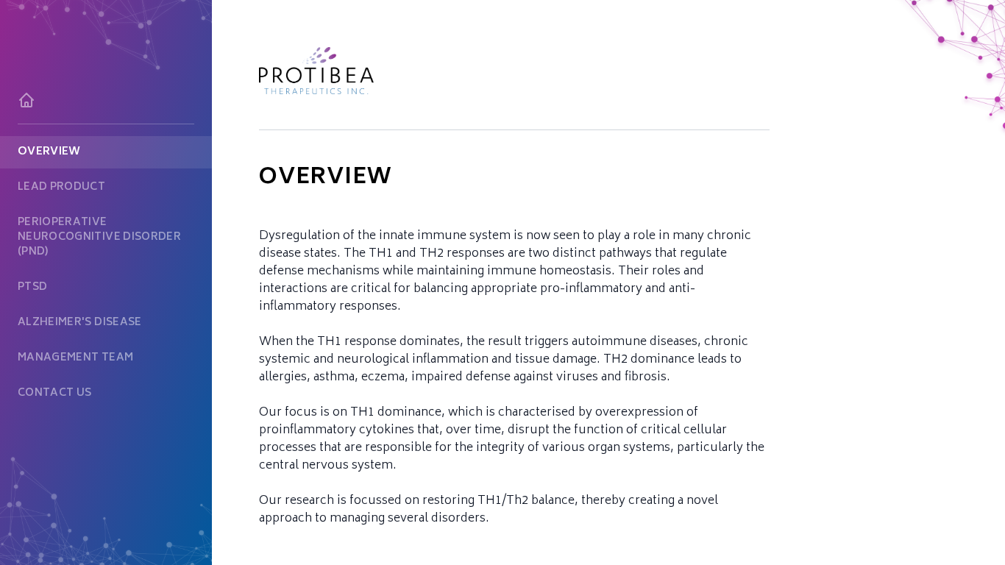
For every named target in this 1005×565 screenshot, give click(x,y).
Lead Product (61, 187)
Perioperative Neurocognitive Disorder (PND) (99, 237)
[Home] (106, 100)
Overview (49, 152)
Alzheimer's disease (80, 322)
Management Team (75, 358)
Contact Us (55, 393)
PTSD (32, 287)
